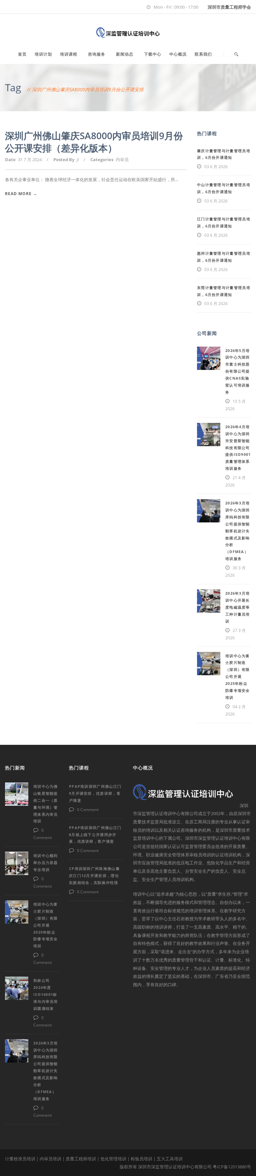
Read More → (21, 193)
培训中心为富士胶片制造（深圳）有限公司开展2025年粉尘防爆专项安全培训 (237, 676)
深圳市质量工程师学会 (229, 7)
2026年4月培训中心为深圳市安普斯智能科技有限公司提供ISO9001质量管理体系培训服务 (238, 447)
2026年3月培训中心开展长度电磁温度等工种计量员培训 (237, 607)
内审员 (122, 159)
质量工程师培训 (81, 1159)
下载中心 (152, 54)
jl (78, 159)
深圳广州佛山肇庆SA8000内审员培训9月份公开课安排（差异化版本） (94, 141)
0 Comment (88, 809)
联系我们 (203, 54)
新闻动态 (124, 54)
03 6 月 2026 (216, 166)
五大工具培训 (170, 1159)
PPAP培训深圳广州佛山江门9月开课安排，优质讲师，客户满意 (95, 793)
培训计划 (43, 54)
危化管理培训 (113, 1159)
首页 (22, 54)
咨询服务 (96, 54)
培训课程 (68, 54)
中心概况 (178, 54)
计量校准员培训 (20, 1159)
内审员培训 (50, 1159)
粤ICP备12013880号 (232, 1167)
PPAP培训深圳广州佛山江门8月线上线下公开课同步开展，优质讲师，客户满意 (95, 834)
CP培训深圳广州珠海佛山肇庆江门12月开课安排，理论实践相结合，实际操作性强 (94, 875)
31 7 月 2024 (30, 159)
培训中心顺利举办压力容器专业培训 (45, 862)
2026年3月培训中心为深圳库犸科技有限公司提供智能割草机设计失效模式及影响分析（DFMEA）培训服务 (237, 530)
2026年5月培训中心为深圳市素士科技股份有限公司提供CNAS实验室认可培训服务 (237, 371)
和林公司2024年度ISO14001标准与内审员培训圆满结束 (45, 994)
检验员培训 (141, 1159)
